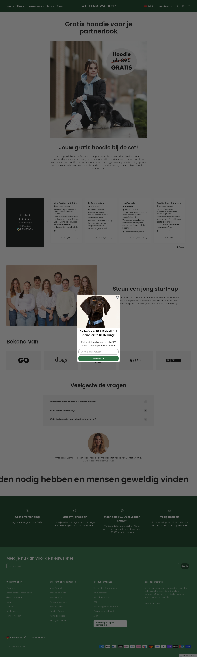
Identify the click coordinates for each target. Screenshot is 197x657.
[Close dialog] (117, 297)
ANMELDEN (98, 358)
